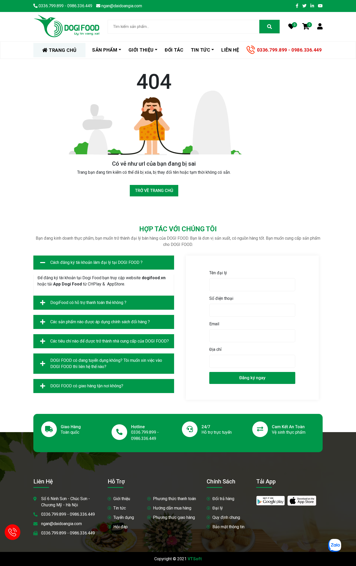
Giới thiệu (121, 498)
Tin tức (119, 508)
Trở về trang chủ (154, 190)
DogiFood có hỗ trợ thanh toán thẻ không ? (88, 302)
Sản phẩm (104, 50)
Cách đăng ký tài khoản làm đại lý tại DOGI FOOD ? (96, 262)
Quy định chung (226, 517)
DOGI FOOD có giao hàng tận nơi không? (86, 385)
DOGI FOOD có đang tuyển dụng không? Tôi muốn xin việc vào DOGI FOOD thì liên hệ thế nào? (106, 363)
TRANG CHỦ (62, 50)
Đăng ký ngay (252, 377)
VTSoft (195, 558)
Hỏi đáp (120, 526)
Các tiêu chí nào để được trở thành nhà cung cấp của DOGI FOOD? (109, 341)
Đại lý (217, 508)
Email (214, 323)
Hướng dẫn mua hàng (172, 508)
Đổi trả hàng (223, 498)
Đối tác (174, 50)
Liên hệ (230, 50)
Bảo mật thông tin (228, 526)
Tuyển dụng (123, 517)
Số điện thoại (221, 298)
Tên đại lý (218, 272)
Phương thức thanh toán (174, 498)
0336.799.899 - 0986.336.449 (289, 50)
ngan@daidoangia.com (61, 523)
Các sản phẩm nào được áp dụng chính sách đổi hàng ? (100, 321)
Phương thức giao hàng (174, 517)
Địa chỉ (215, 349)
